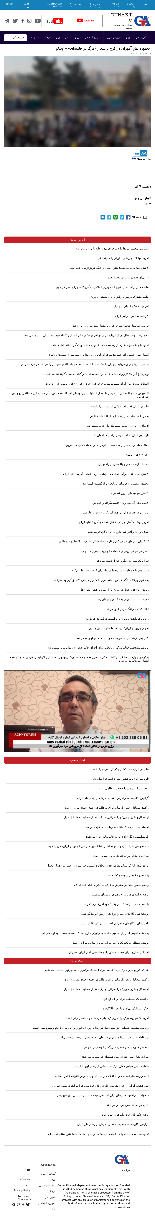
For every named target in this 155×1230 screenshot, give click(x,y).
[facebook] (22, 21)
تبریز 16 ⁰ (75, 5)
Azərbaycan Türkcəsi (55, 5)
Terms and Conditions (24, 1198)
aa (137, 153)
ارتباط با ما (130, 5)
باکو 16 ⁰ (94, 5)
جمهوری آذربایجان (93, 37)
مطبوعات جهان (62, 37)
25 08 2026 (115, 5)
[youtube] (55, 21)
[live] (85, 21)
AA (144, 153)
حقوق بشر (34, 37)
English (9, 5)
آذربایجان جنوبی (113, 37)
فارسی (26, 5)
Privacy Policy (22, 1190)
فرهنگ (47, 37)
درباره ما (146, 5)
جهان (128, 37)
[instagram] (29, 21)
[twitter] (15, 21)
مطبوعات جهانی (47, 1185)
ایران (77, 37)
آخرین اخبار (141, 37)
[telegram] (7, 21)
